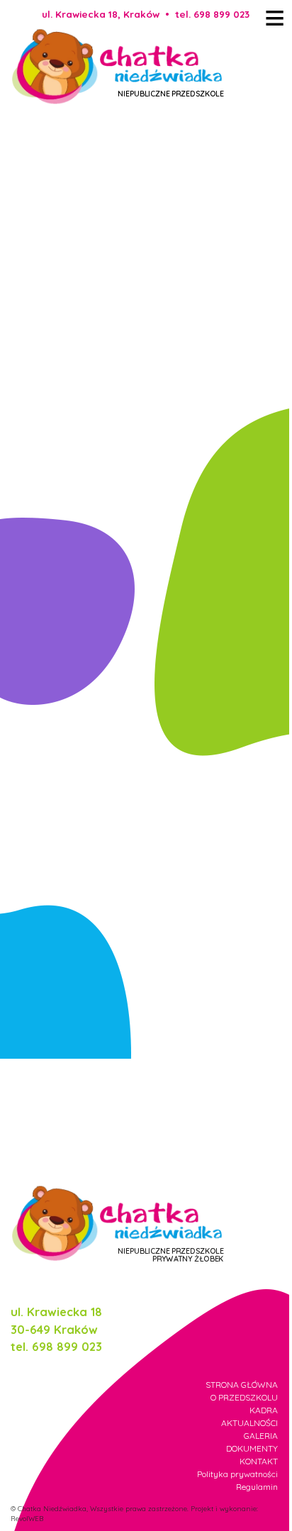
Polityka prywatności (237, 1474)
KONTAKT (259, 1461)
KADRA (263, 1410)
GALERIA (261, 1435)
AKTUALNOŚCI (249, 1423)
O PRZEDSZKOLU (244, 1397)
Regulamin (257, 1486)
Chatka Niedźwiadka (52, 1508)
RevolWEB (27, 1518)
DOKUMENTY (252, 1448)
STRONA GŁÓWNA (242, 1384)
